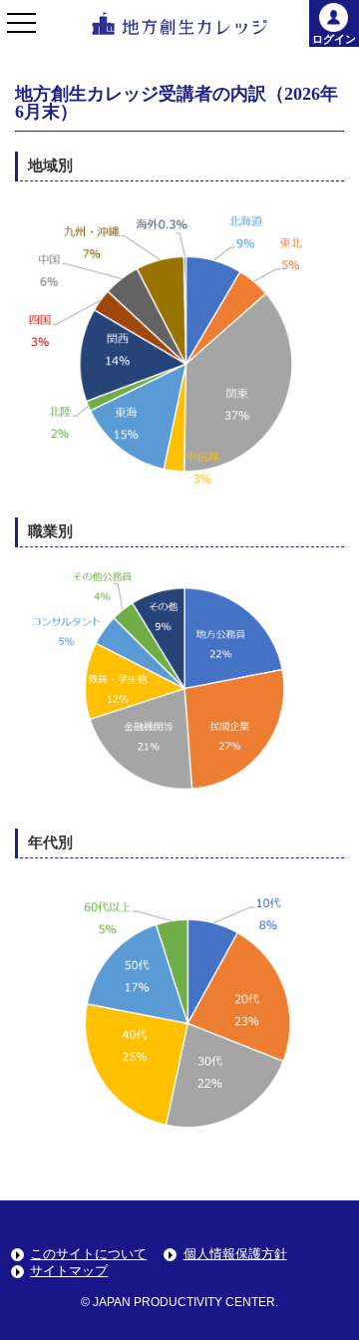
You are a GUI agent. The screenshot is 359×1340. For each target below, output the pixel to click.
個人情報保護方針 (235, 1253)
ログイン (334, 39)
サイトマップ (69, 1270)
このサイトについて (88, 1253)
